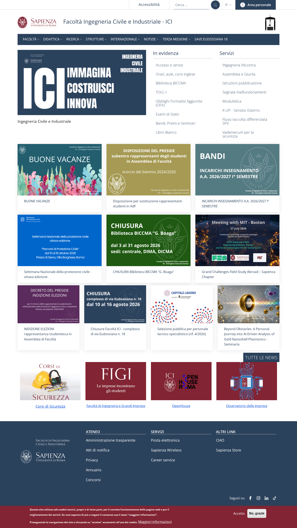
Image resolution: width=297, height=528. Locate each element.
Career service (163, 460)
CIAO (220, 440)
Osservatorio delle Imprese (246, 406)
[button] (228, 4)
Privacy (92, 460)
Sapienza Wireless (166, 450)
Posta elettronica (165, 440)
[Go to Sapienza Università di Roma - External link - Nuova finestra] (40, 22)
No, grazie (256, 513)
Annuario (93, 469)
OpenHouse (181, 406)
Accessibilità (149, 4)
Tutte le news (261, 357)
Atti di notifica (98, 450)
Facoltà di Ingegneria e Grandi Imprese (115, 406)
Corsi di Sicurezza (50, 406)
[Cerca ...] (215, 4)
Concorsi (93, 479)
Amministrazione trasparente (110, 440)
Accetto (239, 513)
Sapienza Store (228, 450)
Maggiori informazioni (155, 522)
